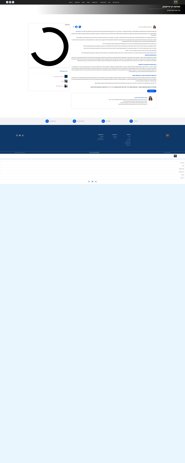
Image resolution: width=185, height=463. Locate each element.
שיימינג (62, 81)
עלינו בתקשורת (94, 2)
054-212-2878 (110, 87)
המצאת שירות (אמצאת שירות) (58, 76)
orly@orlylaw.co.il (53, 121)
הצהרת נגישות (115, 136)
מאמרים (83, 2)
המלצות (88, 2)
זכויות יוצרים (128, 139)
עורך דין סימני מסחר (127, 143)
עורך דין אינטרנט (128, 140)
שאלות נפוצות (77, 2)
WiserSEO (169, 152)
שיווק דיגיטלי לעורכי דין (166, 152)
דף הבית (129, 136)
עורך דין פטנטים (128, 145)
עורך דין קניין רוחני (116, 2)
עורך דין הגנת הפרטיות (60, 86)
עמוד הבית (182, 162)
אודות (109, 2)
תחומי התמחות (103, 2)
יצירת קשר (71, 2)
